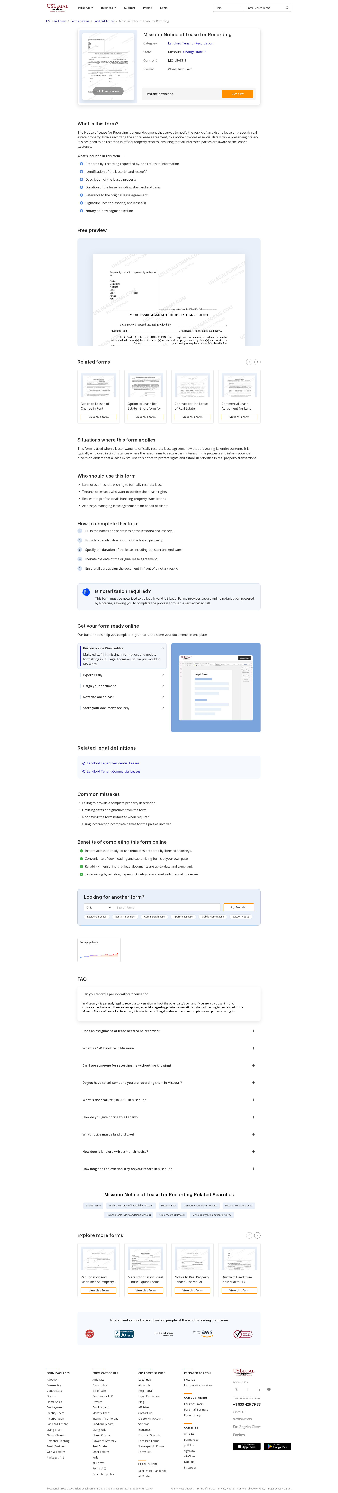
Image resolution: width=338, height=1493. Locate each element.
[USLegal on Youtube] (269, 1389)
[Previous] (249, 362)
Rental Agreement (125, 916)
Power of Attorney (104, 1441)
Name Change (56, 1435)
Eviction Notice (241, 916)
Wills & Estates (56, 1452)
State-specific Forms (151, 1446)
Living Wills (99, 1429)
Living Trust (54, 1429)
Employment (55, 1407)
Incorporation (55, 1418)
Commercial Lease (154, 916)
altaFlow (189, 1456)
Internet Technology (105, 1418)
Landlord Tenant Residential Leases (113, 763)
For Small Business (196, 1409)
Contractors (54, 1391)
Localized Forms (148, 1441)
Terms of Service (206, 1488)
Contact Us (145, 1413)
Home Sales (54, 1402)
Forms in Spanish (149, 1435)
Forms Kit (144, 1452)
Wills (95, 1457)
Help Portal (145, 1391)
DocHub (189, 1462)
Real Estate (100, 1446)
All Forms (98, 1463)
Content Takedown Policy (251, 1488)
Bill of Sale (99, 1391)
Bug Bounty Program (279, 1488)
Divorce (52, 1396)
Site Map (143, 1424)
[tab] (122, 656)
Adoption (52, 1379)
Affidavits (98, 1379)
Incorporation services (198, 1385)
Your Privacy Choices (182, 1488)
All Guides (144, 1476)
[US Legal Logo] (244, 1372)
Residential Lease (96, 916)
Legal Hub (144, 1379)
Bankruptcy (54, 1385)
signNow (189, 1451)
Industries (144, 1429)
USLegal (189, 1434)
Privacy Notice (226, 1488)
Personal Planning (58, 1441)
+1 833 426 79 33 (247, 1404)
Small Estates (101, 1452)
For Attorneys (192, 1415)
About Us (144, 1385)
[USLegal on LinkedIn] (258, 1389)
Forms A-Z (99, 1468)
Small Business (56, 1446)
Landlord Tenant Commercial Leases (113, 771)
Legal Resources (148, 1396)
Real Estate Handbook (152, 1471)
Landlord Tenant (57, 1424)
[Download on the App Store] (247, 1446)
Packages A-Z (55, 1457)
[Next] (257, 362)
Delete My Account (150, 1418)
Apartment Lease (183, 916)
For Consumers (194, 1404)
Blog (141, 1402)
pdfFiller (189, 1445)
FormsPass (191, 1439)
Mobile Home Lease (213, 916)
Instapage (190, 1467)
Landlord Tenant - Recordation (190, 43)
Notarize (189, 1379)
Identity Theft (55, 1413)
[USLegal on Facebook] (247, 1389)
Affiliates (143, 1407)
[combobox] (228, 8)
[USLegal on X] (236, 1389)
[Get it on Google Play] (277, 1446)
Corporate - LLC (103, 1396)
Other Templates (103, 1474)
